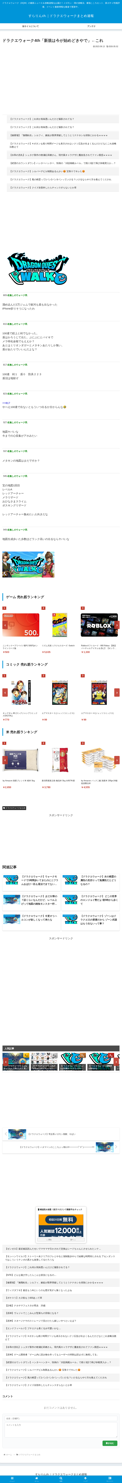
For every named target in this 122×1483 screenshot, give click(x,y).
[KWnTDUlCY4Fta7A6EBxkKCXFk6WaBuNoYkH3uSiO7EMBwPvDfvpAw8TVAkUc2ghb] (38, 267)
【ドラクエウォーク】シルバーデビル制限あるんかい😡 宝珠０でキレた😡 (47, 171)
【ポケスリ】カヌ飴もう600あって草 (23, 1298)
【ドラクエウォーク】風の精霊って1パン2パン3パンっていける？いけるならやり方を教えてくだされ (60, 179)
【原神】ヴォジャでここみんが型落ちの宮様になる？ (32, 1313)
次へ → (73, 1240)
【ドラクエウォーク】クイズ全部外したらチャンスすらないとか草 (43, 187)
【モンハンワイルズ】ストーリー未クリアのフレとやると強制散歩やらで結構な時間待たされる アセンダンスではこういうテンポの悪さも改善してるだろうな (60, 1258)
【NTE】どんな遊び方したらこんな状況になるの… (30, 1275)
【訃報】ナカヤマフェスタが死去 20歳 (25, 1305)
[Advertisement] (61, 57)
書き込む (110, 1443)
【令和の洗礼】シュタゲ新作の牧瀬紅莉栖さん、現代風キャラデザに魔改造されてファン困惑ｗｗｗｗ (61, 155)
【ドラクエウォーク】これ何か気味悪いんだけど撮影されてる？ (42, 119)
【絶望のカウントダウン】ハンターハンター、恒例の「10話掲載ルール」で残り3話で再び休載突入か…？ (63, 163)
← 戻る (49, 1240)
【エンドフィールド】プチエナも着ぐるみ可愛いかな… (33, 1328)
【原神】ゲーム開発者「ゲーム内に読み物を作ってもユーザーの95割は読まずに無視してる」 (52, 1354)
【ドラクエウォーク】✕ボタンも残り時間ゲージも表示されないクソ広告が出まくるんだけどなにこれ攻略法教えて (63, 145)
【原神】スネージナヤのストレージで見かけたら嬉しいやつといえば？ (40, 1321)
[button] (112, 812)
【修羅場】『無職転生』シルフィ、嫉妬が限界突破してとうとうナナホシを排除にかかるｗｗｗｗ (59, 135)
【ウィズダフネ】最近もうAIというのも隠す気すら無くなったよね (38, 1290)
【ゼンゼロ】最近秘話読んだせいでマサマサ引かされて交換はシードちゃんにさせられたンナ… (53, 1248)
